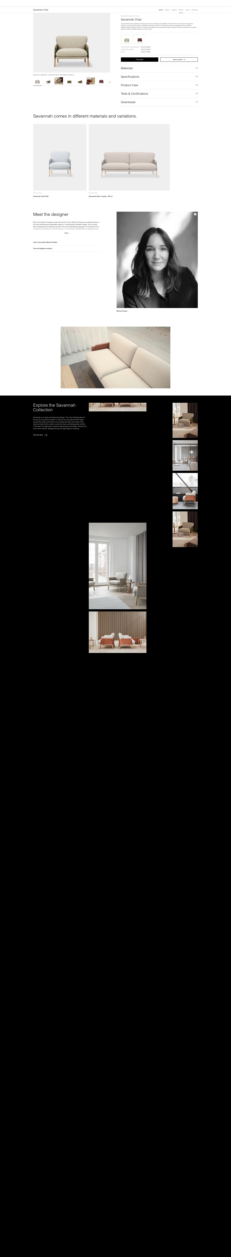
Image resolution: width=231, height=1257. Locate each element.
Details (161, 10)
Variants (167, 10)
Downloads (194, 10)
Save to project (177, 59)
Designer (174, 10)
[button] (37, 80)
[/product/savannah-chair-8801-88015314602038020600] (126, 39)
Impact (187, 10)
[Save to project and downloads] (84, 127)
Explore (181, 10)
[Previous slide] (35, 43)
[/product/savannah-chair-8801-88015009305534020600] (139, 39)
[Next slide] (108, 43)
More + (67, 233)
